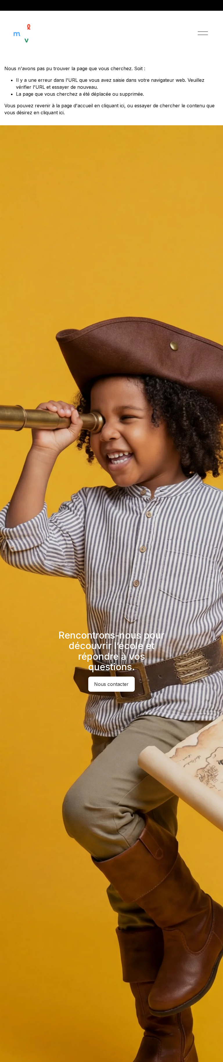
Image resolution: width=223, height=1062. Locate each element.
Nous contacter (111, 684)
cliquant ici (112, 105)
